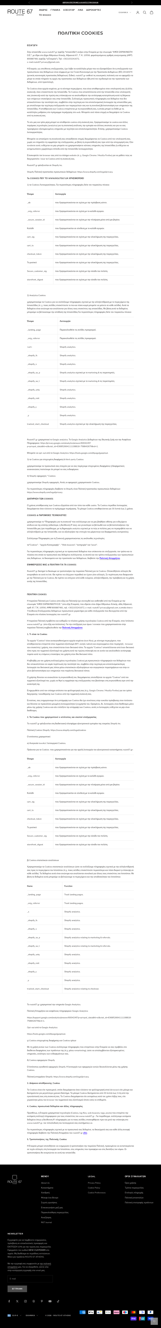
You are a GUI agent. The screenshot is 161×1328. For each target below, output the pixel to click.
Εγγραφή (17, 1289)
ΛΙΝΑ (80, 10)
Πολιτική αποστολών (134, 1197)
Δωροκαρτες (93, 10)
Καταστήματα (47, 1187)
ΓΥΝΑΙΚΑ (55, 10)
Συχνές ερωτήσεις (49, 1202)
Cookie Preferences (96, 1192)
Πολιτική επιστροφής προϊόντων (139, 1202)
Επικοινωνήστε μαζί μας (52, 1207)
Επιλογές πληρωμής (134, 1192)
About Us (45, 1183)
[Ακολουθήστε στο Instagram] (25, 1301)
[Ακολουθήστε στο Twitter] (17, 1301)
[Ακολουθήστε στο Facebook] (9, 1301)
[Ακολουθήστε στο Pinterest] (41, 1301)
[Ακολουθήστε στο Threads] (33, 1301)
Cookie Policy (94, 1187)
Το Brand (45, 15)
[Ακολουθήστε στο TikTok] (58, 1301)
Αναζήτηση (46, 1217)
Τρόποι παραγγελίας (134, 1187)
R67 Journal (46, 1222)
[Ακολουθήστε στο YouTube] (50, 1301)
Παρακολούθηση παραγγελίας (55, 1212)
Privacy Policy (94, 1183)
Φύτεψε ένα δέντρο (49, 1197)
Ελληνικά (123, 12)
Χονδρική (45, 1192)
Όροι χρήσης (130, 1183)
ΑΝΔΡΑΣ (43, 10)
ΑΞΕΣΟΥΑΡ (69, 10)
